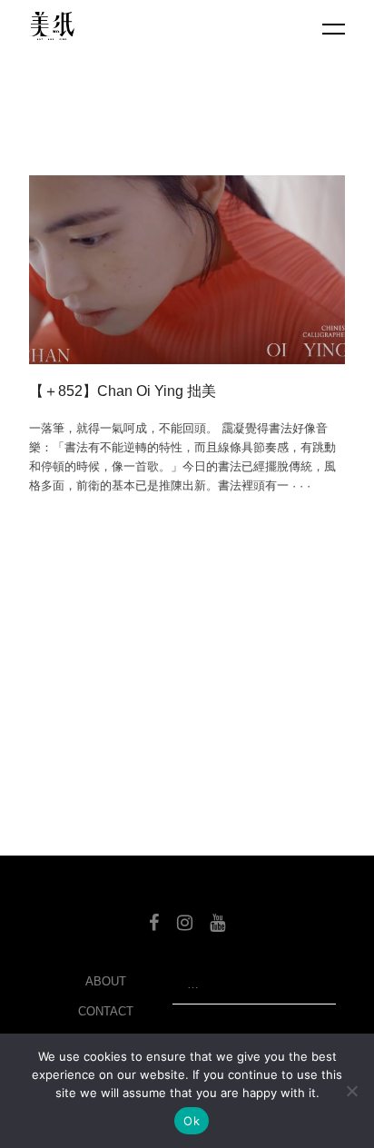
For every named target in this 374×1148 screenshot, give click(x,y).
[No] (351, 1091)
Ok (191, 1120)
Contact (105, 1011)
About (105, 981)
